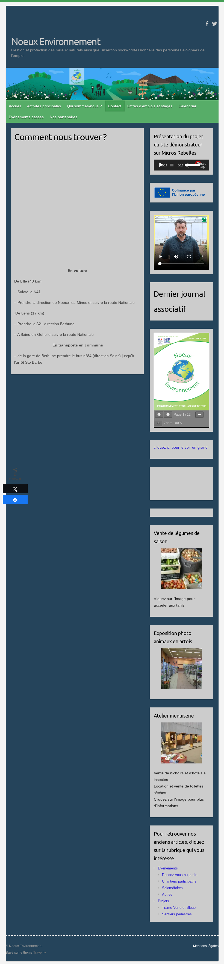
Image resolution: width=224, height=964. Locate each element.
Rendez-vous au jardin (179, 875)
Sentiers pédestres (177, 914)
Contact (114, 106)
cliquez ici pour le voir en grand (181, 447)
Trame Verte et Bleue (179, 908)
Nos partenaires (63, 117)
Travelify (39, 952)
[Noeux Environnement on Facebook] (207, 23)
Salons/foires (172, 888)
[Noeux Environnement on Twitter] (214, 23)
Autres (167, 894)
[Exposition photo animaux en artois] (181, 668)
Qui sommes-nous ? (84, 106)
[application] (181, 165)
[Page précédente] (159, 415)
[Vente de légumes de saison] (181, 568)
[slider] (190, 164)
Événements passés (26, 117)
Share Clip (202, 165)
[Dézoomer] (199, 415)
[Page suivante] (168, 415)
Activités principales (44, 106)
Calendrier (187, 106)
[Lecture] (161, 165)
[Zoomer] (158, 423)
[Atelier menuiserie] (181, 742)
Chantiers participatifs (179, 881)
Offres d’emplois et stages (149, 106)
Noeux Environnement (55, 41)
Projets (163, 901)
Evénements (168, 868)
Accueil (15, 106)
